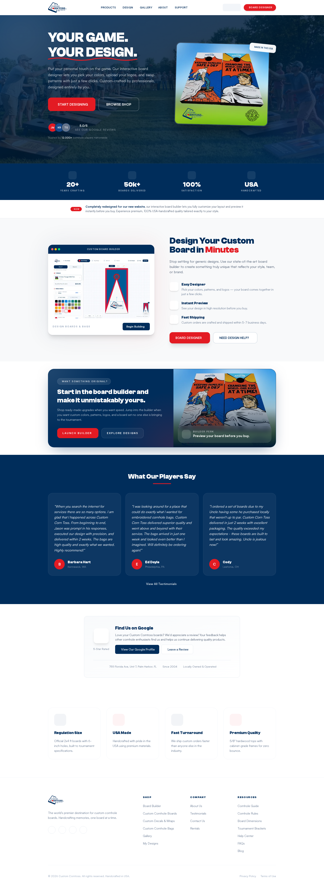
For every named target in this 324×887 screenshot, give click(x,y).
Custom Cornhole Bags (158, 828)
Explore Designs (122, 433)
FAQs (241, 843)
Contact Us (197, 821)
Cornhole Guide (248, 806)
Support (181, 7)
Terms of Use (268, 876)
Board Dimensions (250, 821)
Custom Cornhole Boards (160, 813)
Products (108, 7)
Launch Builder (77, 433)
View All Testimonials (161, 584)
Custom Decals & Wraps (159, 821)
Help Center (246, 836)
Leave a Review (178, 649)
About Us (196, 806)
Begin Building (135, 326)
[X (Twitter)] (72, 830)
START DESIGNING (73, 104)
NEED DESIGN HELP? (234, 338)
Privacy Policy (248, 876)
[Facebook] (52, 830)
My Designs (150, 843)
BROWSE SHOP (118, 104)
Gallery (146, 7)
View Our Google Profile (138, 649)
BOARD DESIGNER (260, 7)
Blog (241, 851)
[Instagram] (62, 830)
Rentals (195, 828)
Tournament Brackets (252, 828)
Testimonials (198, 813)
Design (128, 7)
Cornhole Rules (248, 813)
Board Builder (152, 806)
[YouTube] (83, 830)
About (163, 7)
